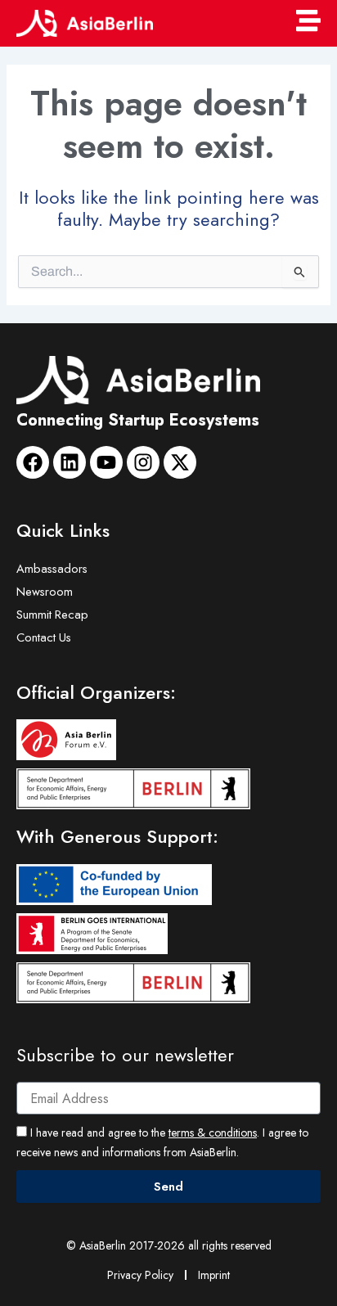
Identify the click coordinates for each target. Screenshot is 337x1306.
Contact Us (43, 637)
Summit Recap (52, 614)
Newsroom (44, 591)
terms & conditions (212, 1132)
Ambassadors (52, 568)
